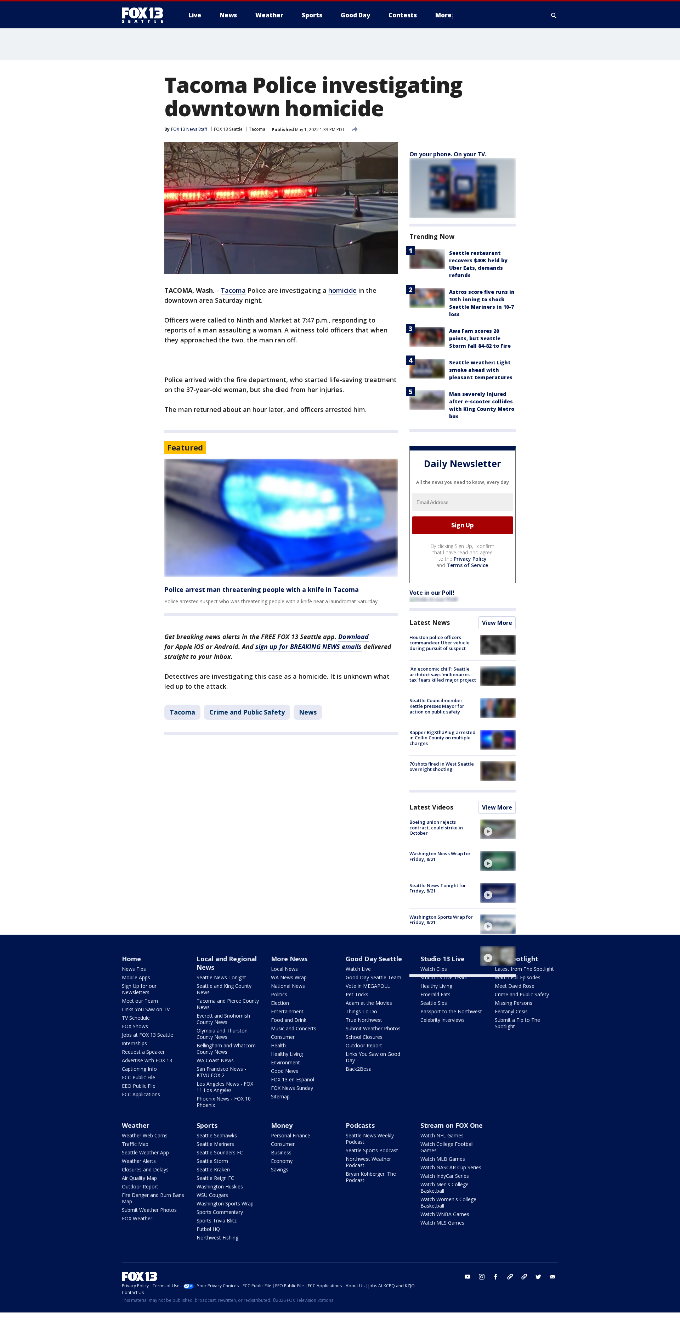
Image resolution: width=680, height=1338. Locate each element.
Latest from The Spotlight (524, 968)
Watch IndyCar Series (444, 1175)
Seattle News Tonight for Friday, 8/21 (437, 888)
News (308, 712)
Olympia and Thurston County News (222, 1033)
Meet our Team (140, 1000)
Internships (134, 1043)
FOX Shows (135, 1026)
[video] (498, 829)
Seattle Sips (433, 1003)
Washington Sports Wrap (225, 1203)
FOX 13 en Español (292, 1079)
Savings (279, 1169)
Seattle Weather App (145, 1152)
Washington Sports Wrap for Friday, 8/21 (441, 920)
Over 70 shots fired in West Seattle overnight (439, 951)
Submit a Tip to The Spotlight (517, 1023)
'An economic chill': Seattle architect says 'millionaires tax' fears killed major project (442, 674)
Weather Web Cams (145, 1135)
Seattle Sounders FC (220, 1152)
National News (288, 985)
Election (280, 1003)
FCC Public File (138, 1077)
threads (524, 1276)
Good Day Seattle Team (373, 977)
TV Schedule (136, 1017)
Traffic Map (135, 1144)
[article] (281, 518)
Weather (135, 1125)
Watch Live (358, 968)
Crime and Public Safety (247, 712)
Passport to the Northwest (451, 1011)
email (552, 1276)
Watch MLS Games (442, 1222)
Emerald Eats (435, 994)
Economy (282, 1161)
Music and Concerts (293, 1028)
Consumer (283, 1037)
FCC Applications (141, 1094)
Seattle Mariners (215, 1144)
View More (497, 623)
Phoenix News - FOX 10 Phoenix (224, 1101)
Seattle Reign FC (215, 1178)
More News (289, 958)
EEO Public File (138, 1085)
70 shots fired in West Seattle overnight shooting (441, 767)
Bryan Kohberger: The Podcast (371, 1176)
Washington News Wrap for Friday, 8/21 (440, 856)
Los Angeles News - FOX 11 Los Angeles (225, 1086)
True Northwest (364, 1020)
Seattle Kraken (213, 1169)
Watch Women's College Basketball (448, 1202)
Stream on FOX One (451, 1125)
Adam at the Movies (369, 1003)
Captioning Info (139, 1068)
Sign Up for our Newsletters (139, 989)
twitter (538, 1276)
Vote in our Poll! (431, 593)
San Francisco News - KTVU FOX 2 (221, 1072)
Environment (285, 1062)
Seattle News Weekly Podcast (370, 1138)
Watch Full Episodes (517, 977)
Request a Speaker (143, 1051)
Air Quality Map (139, 1178)
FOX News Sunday (292, 1088)
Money (282, 1125)
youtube (467, 1276)
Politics (279, 994)
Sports (207, 1125)
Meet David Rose (514, 985)
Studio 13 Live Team (444, 977)
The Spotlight (516, 958)
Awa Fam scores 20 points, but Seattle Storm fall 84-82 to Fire (480, 338)
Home (131, 958)
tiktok (510, 1276)
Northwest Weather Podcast (368, 1162)
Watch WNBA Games (444, 1214)
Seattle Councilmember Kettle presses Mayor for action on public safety (436, 706)
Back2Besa (359, 1068)
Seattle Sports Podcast (372, 1150)
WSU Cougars (212, 1195)
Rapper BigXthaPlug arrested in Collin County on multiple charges (442, 737)
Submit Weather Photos (373, 1028)
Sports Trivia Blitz (217, 1220)
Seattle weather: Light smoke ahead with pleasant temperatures (480, 370)
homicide (342, 290)
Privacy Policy (470, 558)
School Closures (364, 1037)
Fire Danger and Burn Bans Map (153, 1198)
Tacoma (257, 129)
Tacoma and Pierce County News (228, 1004)
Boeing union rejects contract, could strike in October (436, 827)
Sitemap (280, 1096)
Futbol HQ (208, 1229)
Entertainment (287, 1011)
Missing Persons (513, 1003)
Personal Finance (290, 1135)
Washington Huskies (220, 1186)
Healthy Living (287, 1054)
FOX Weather (137, 1218)
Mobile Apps (136, 977)
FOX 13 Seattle (228, 129)
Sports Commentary (220, 1212)
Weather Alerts (139, 1161)
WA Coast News (215, 1060)
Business (281, 1152)
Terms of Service (467, 565)
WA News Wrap (289, 977)
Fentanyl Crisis (511, 1011)
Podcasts (360, 1125)
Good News (284, 1071)
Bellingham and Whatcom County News (226, 1048)
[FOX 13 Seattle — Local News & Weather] (145, 15)
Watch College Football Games (447, 1147)
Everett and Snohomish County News (223, 1018)
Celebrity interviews (442, 1020)
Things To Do (361, 1011)
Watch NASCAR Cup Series (450, 1167)
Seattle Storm (212, 1161)
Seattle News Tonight (221, 977)
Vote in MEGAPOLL (368, 985)
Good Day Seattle (374, 958)
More (443, 15)
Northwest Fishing (217, 1237)
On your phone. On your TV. (447, 154)
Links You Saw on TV (146, 1009)
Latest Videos (431, 807)
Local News (284, 968)
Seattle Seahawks (217, 1135)
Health (278, 1045)
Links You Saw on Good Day (373, 1057)
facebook (496, 1276)
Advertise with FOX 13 (147, 1060)
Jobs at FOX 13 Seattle (147, 1034)
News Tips (134, 968)
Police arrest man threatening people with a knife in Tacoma (261, 589)
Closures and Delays (145, 1169)
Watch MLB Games (442, 1158)
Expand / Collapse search (554, 15)
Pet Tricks (357, 994)
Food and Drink (288, 1020)
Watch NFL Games (442, 1135)
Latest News (429, 622)
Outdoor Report (364, 1045)
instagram (481, 1276)
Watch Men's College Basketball (444, 1187)
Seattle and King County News (224, 989)
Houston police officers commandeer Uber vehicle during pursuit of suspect (439, 642)
